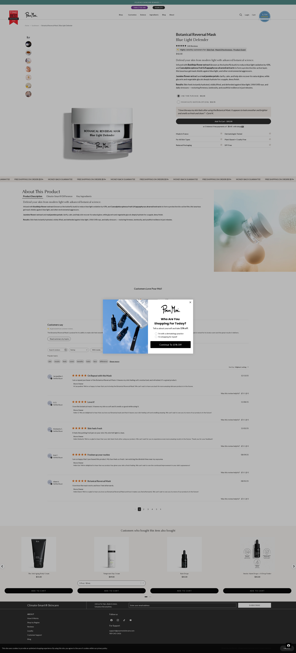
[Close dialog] (190, 302)
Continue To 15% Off (170, 344)
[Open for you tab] (288, 645)
